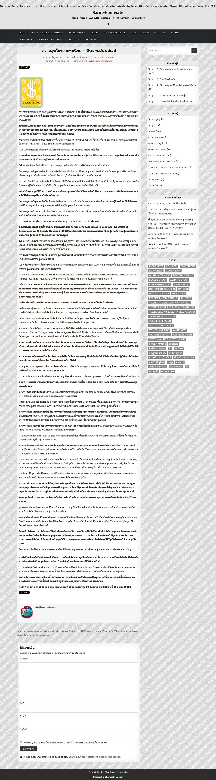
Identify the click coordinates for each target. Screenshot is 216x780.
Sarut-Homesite (108, 12)
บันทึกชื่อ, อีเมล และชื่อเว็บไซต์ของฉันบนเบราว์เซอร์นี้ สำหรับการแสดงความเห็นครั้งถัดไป (65, 743)
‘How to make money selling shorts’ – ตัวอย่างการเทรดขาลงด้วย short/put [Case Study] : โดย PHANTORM (172, 224)
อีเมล (23, 716)
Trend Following (160, 321)
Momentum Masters (162, 289)
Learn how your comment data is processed (94, 757)
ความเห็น (25, 659)
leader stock (157, 280)
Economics (26, 39)
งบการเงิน (175, 33)
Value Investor (159, 330)
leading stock (179, 280)
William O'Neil (182, 334)
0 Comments (107, 57)
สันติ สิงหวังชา (175, 366)
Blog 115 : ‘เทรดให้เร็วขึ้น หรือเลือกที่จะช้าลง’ (170, 101)
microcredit (181, 284)
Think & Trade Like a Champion (47, 33)
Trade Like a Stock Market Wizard (172, 312)
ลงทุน (170, 362)
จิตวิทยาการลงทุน (157, 348)
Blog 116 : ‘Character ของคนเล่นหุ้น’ (167, 95)
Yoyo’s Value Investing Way (167, 339)
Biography (92, 39)
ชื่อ (22, 703)
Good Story (74, 39)
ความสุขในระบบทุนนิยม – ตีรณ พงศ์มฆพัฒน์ (79, 50)
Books (95, 33)
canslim (171, 266)
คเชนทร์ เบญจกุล (157, 344)
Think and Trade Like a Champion (171, 307)
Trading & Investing (115, 33)
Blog (22, 33)
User (151, 209)
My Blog (183, 289)
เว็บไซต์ (23, 729)
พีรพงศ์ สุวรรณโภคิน (184, 357)
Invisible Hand (183, 275)
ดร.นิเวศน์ (179, 348)
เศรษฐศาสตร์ (107, 61)
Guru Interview (140, 33)
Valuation (160, 33)
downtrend (187, 266)
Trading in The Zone (162, 316)
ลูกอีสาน (180, 362)
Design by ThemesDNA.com (108, 777)
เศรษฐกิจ (153, 371)
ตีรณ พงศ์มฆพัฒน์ (91, 61)
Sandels (185, 298)
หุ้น (186, 366)
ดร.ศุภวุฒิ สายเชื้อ (157, 353)
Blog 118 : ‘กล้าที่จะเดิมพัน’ (162, 79)
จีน (170, 348)
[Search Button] (108, 24)
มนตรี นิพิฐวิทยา (157, 362)
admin (59, 57)
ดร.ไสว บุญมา (175, 353)
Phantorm (179, 293)
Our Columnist (77, 33)
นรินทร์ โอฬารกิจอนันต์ (160, 357)
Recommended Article (50, 39)
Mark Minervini (159, 284)
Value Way (179, 330)
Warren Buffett (159, 334)
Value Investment (161, 325)
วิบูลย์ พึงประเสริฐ (157, 366)
